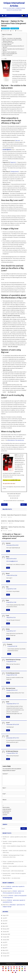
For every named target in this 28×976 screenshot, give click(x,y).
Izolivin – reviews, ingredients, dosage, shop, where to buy (14, 847)
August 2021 (6, 915)
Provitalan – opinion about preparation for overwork (13, 515)
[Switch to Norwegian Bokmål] (3, 970)
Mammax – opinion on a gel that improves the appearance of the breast (24, 504)
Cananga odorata (15, 171)
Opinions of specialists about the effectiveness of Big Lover (13, 49)
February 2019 (6, 953)
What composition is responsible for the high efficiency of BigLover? (12, 40)
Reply (8, 551)
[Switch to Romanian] (11, 970)
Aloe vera (18, 140)
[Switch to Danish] (14, 967)
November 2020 (6, 934)
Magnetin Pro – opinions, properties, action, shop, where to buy (13, 527)
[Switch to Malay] (25, 969)
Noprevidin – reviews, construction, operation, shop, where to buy (14, 851)
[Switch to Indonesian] (14, 969)
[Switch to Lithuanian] (22, 969)
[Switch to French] (3, 969)
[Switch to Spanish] (19, 970)
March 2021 (5, 926)
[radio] (11, 498)
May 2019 (5, 947)
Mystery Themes (18, 963)
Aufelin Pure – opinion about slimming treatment (12, 521)
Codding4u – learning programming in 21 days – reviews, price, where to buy (13, 856)
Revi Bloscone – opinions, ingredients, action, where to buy (14, 837)
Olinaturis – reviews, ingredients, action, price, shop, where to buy (15, 867)
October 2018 (6, 955)
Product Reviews (5, 28)
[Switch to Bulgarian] (5, 967)
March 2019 (5, 950)
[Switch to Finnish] (25, 967)
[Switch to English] (19, 967)
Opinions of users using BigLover (9, 52)
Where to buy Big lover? (7, 55)
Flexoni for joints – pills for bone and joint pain (13, 870)
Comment (5, 773)
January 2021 (6, 931)
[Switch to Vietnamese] (12, 972)
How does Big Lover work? (8, 42)
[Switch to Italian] (16, 969)
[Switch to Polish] (5, 970)
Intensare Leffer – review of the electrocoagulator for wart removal (14, 874)
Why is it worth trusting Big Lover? (10, 53)
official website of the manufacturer (15, 440)
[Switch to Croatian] (8, 967)
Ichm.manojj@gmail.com (12, 561)
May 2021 (5, 923)
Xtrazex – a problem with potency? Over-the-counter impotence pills (13, 862)
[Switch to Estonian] (22, 967)
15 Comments (19, 30)
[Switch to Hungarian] (11, 969)
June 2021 (5, 920)
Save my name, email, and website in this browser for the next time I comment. (7, 811)
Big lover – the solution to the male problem (12, 38)
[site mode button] (23, 15)
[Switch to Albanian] (3, 967)
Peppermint (13, 162)
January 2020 (6, 939)
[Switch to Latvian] (19, 969)
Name (4, 787)
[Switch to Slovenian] (16, 970)
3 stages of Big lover (7, 44)
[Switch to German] (5, 969)
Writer (12, 30)
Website (4, 799)
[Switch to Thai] (25, 970)
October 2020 (6, 937)
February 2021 (6, 928)
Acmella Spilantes (7, 149)
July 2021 (5, 918)
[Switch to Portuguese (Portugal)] (8, 970)
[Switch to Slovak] (14, 970)
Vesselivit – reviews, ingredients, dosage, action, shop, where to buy (14, 842)
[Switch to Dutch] (16, 967)
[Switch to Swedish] (22, 970)
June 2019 (5, 945)
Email (4, 793)
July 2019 (5, 942)
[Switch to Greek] (8, 969)
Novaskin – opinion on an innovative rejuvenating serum (5, 504)
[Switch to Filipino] (15, 972)
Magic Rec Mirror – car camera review (11, 878)
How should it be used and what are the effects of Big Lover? (13, 46)
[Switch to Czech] (11, 967)
